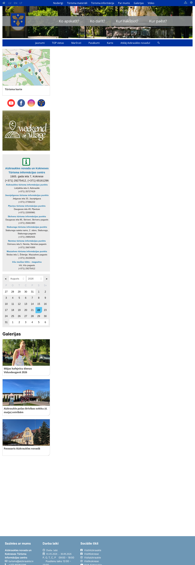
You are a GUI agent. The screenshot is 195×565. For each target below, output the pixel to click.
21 (32, 310)
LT (21, 3)
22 (38, 310)
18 (12, 310)
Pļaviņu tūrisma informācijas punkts (27, 206)
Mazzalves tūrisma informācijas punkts (27, 251)
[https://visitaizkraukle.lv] (18, 21)
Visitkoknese (91, 561)
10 (6, 304)
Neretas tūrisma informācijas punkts (27, 241)
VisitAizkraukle (92, 550)
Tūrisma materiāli (77, 3)
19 (19, 310)
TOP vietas (58, 43)
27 (6, 291)
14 (32, 304)
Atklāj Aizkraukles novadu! (135, 43)
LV (10, 3)
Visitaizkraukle (92, 557)
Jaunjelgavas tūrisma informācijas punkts (27, 195)
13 (25, 304)
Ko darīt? (97, 21)
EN (15, 3)
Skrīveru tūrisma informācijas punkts (27, 216)
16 (45, 304)
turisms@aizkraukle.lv (21, 561)
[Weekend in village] (26, 130)
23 (45, 310)
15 (38, 304)
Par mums (124, 3)
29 (19, 291)
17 (6, 310)
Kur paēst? (158, 21)
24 (6, 316)
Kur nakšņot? (127, 21)
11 (12, 304)
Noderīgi (58, 3)
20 (25, 310)
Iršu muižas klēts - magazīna (27, 262)
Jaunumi (40, 43)
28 (12, 291)
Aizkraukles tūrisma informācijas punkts (27, 184)
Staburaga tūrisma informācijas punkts (27, 227)
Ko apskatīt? (69, 21)
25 (12, 316)
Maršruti (76, 43)
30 (25, 291)
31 (32, 291)
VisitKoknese (91, 553)
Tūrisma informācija (102, 3)
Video (151, 3)
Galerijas (139, 3)
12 (19, 304)
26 (19, 316)
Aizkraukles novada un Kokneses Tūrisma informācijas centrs (27, 170)
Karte (110, 43)
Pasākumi (94, 43)
